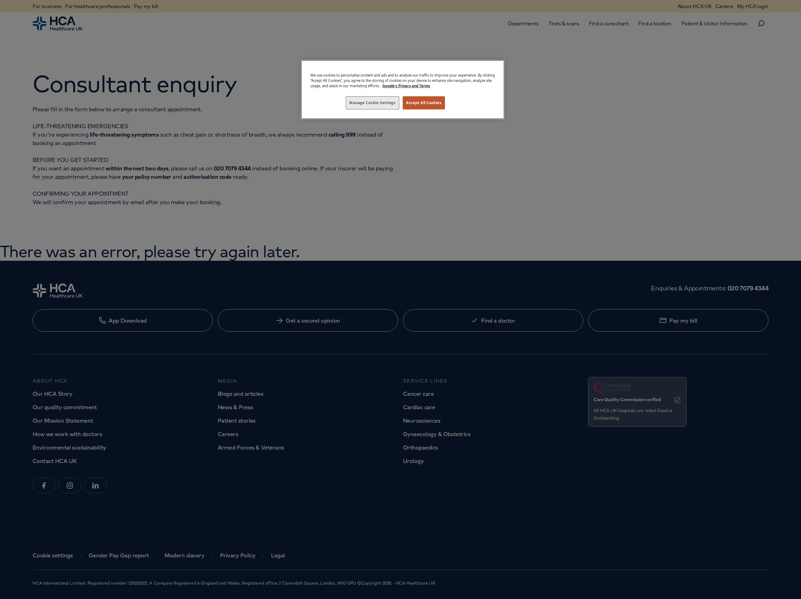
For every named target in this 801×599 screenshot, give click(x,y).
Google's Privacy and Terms (406, 85)
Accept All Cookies (423, 102)
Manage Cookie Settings (372, 102)
